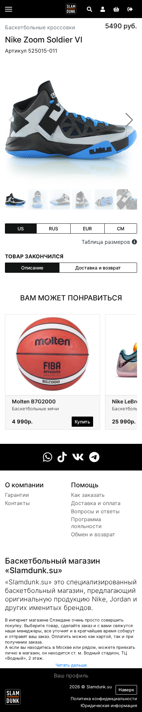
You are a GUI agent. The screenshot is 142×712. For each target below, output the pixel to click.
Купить (82, 421)
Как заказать (88, 495)
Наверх (126, 689)
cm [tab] (120, 228)
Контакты (17, 503)
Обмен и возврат (93, 534)
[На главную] (71, 9)
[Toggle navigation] (8, 9)
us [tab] (21, 228)
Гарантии (17, 495)
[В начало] (13, 698)
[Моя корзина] (116, 9)
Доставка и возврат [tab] (98, 267)
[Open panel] (89, 9)
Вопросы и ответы (95, 511)
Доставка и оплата (96, 503)
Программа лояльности (86, 522)
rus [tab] (53, 228)
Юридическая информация (109, 705)
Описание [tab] (32, 267)
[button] (129, 120)
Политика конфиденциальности (104, 698)
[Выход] (130, 9)
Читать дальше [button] (71, 665)
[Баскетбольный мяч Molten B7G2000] (52, 353)
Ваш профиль (71, 675)
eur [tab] (87, 228)
